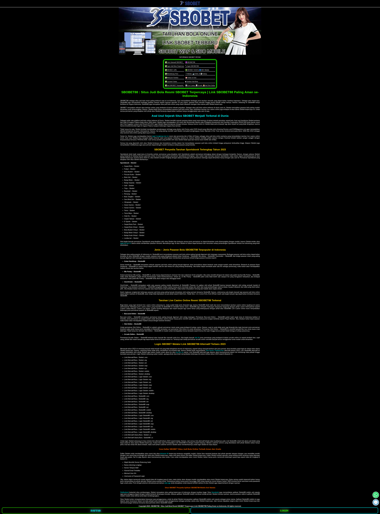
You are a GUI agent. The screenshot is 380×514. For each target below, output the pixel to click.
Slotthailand (124, 492)
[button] (376, 502)
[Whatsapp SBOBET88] (376, 497)
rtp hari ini (179, 352)
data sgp (167, 483)
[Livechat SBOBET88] (376, 505)
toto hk (197, 337)
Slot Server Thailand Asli (215, 350)
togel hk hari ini (125, 243)
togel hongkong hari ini (160, 136)
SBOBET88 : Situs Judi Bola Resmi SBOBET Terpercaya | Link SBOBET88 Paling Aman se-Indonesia (189, 506)
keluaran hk (164, 453)
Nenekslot (215, 492)
